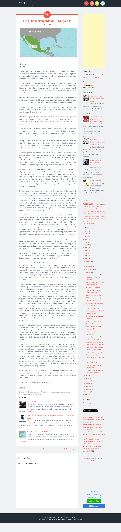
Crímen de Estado (88, 211)
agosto (88, 272)
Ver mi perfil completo (89, 406)
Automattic (50, 519)
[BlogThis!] (21, 388)
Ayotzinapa (21, 2)
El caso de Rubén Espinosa (94, 324)
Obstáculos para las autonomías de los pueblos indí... (95, 357)
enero (88, 392)
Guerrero (61, 392)
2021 (86, 242)
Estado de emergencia (96, 180)
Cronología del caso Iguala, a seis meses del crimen (97, 98)
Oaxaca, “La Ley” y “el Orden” (95, 352)
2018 (86, 250)
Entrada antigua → (71, 449)
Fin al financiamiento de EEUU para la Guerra (47, 22)
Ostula (21, 394)
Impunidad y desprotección (94, 321)
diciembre (89, 261)
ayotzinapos (87, 209)
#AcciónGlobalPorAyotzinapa (93, 206)
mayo (88, 381)
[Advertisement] (94, 41)
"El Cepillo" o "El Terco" (97, 221)
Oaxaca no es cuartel (92, 308)
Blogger (93, 460)
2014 (86, 394)
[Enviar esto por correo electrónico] (19, 388)
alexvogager (34, 392)
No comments (36, 394)
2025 (86, 231)
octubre (88, 266)
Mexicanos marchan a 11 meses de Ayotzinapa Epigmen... (93, 277)
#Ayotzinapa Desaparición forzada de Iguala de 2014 (97, 142)
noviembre (89, 264)
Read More (31, 411)
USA (25, 394)
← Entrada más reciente (25, 449)
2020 (86, 245)
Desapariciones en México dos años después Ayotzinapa (96, 162)
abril (87, 383)
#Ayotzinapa (100, 204)
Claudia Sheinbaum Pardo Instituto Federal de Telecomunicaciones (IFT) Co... (94, 434)
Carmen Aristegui (100, 211)
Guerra (54, 392)
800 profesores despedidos (94, 295)
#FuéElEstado (86, 223)
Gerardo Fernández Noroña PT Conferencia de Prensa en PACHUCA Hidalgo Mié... (94, 441)
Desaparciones (100, 209)
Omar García (92, 223)
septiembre (89, 269)
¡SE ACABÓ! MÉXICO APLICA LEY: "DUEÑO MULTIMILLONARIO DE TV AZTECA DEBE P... (94, 420)
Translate (96, 77)
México (68, 392)
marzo (88, 386)
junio (88, 378)
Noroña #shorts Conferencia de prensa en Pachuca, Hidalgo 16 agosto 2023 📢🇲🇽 (92, 448)
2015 (86, 258)
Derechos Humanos (92, 362)
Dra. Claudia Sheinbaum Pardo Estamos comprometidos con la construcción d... (92, 427)
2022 (86, 239)
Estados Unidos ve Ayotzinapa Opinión (40, 402)
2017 (86, 253)
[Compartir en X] (23, 388)
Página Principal (49, 449)
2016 (86, 256)
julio (87, 375)
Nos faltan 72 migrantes (93, 287)
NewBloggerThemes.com (74, 519)
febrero (88, 389)
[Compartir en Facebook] (24, 388)
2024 (86, 234)
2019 (86, 247)
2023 (86, 236)
